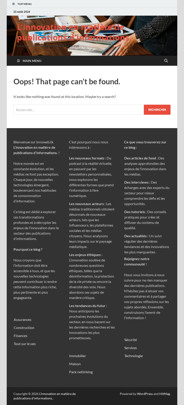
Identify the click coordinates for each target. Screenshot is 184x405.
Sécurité (130, 339)
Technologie (133, 356)
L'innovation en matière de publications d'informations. (74, 32)
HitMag (164, 394)
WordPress (145, 394)
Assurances (22, 319)
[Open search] (166, 61)
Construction (24, 327)
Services (130, 348)
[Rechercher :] (92, 110)
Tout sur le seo (25, 343)
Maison (75, 364)
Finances (20, 335)
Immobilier (77, 356)
